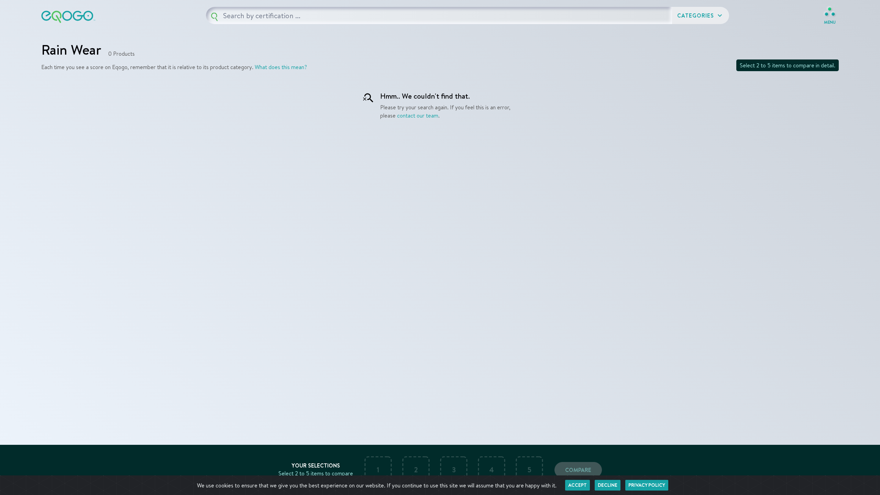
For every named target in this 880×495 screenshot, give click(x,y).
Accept (577, 485)
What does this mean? (281, 67)
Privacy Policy (646, 485)
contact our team (417, 115)
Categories (700, 15)
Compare (578, 470)
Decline (607, 485)
